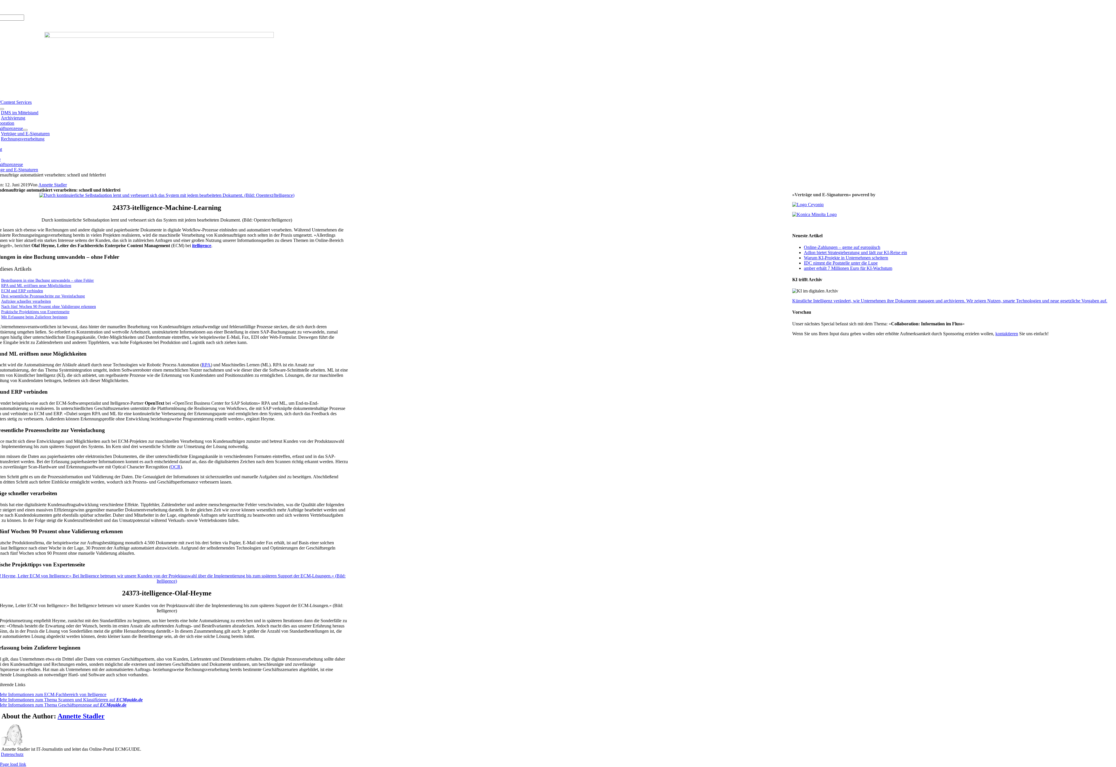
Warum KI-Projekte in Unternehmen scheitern (846, 257)
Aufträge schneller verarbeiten (26, 301)
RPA (206, 364)
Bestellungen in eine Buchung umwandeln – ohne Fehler (47, 280)
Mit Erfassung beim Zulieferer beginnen (34, 317)
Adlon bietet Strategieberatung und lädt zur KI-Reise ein (855, 252)
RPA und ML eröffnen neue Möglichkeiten (36, 285)
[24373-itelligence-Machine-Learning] (166, 195)
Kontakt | (49, 7)
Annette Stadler (52, 184)
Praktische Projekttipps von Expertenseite (35, 311)
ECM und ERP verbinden (22, 290)
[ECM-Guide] (159, 36)
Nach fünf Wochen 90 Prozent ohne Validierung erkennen (48, 306)
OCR (175, 466)
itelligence (201, 245)
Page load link (13, 764)
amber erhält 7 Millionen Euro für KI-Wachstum (848, 268)
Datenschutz (12, 754)
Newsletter (68, 7)
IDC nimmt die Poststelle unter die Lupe (841, 263)
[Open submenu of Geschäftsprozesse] (25, 130)
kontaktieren (1006, 333)
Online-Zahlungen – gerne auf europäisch (842, 247)
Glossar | (31, 7)
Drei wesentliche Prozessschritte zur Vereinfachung (43, 296)
